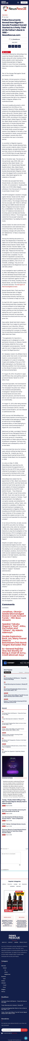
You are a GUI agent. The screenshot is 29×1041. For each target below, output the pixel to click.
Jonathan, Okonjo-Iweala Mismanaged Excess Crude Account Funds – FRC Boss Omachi (14, 616)
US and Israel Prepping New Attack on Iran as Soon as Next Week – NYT (15, 689)
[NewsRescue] (4, 2)
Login (26, 848)
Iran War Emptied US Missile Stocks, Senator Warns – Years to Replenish (14, 746)
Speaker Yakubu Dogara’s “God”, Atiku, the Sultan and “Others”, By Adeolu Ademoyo (14, 628)
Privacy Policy (14, 1033)
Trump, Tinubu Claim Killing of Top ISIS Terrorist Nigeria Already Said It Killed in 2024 (16, 695)
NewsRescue (16, 39)
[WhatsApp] (19, 46)
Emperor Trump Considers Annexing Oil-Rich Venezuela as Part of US (15, 701)
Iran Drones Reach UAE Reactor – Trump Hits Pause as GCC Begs (15, 678)
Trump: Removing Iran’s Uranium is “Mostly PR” (16, 684)
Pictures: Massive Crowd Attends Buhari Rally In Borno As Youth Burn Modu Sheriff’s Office (14, 831)
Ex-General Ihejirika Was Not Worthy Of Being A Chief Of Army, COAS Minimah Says (14, 651)
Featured (21, 672)
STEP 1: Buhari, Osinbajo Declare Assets (14, 824)
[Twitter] (12, 46)
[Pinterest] (16, 46)
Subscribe (24, 1030)
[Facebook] (9, 46)
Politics (4, 15)
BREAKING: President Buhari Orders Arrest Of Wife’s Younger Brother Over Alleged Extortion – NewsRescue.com (7, 923)
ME (4, 676)
